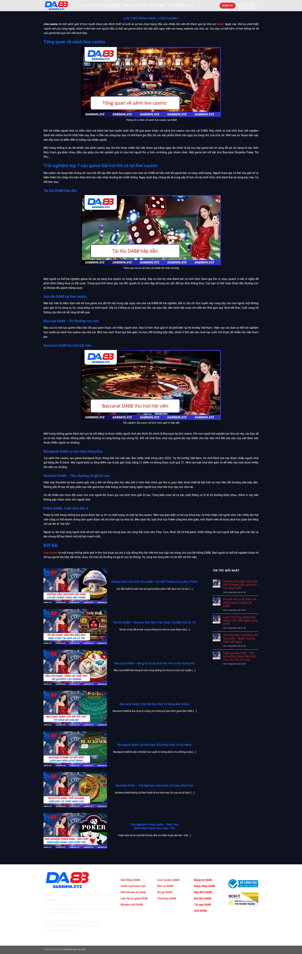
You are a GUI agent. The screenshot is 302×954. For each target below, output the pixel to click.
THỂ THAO (93, 5)
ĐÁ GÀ (141, 5)
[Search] (81, 5)
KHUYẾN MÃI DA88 (181, 5)
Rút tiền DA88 (202, 898)
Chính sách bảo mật (133, 886)
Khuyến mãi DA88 (132, 904)
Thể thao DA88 (166, 898)
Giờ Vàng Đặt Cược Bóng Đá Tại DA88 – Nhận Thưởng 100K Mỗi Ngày (240, 638)
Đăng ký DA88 (203, 880)
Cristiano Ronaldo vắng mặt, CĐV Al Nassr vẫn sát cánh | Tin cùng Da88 (240, 585)
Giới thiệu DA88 (130, 880)
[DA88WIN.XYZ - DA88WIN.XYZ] (59, 5)
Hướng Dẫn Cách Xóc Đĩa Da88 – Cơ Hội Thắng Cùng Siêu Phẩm (155, 581)
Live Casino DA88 (168, 880)
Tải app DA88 (202, 904)
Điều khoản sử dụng (133, 892)
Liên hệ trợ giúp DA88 (134, 898)
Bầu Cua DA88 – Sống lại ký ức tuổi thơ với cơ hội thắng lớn (154, 663)
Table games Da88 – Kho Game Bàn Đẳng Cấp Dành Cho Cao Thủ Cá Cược (239, 656)
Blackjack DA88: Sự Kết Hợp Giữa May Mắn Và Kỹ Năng (155, 744)
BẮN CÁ (128, 5)
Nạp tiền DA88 (203, 892)
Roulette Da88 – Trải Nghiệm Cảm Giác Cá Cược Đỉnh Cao (154, 785)
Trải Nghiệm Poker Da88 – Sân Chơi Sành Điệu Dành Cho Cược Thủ (154, 826)
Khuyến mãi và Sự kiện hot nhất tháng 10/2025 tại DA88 (239, 603)
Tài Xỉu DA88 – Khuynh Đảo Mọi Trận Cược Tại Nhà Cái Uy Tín (154, 622)
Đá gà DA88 (164, 892)
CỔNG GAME (157, 5)
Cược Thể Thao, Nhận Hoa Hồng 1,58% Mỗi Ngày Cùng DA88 (240, 621)
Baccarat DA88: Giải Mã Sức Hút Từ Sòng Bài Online (154, 704)
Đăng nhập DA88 (204, 886)
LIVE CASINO (111, 5)
